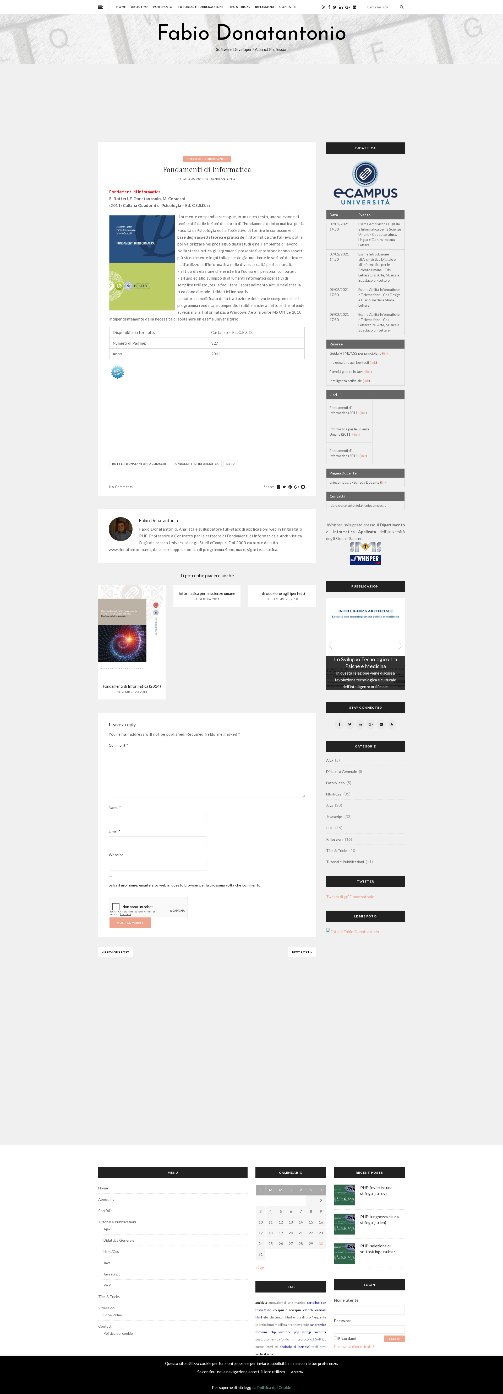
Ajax (329, 760)
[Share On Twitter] (284, 487)
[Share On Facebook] (279, 487)
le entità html (264, 1325)
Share (269, 487)
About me (139, 6)
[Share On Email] (303, 487)
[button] (329, 644)
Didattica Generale (341, 771)
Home (121, 6)
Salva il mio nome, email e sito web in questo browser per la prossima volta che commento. (185, 885)
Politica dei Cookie (274, 1387)
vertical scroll (264, 1354)
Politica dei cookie (118, 1333)
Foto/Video (335, 783)
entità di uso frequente (309, 1317)
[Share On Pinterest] (290, 487)
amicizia (261, 1303)
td (276, 1347)
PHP (329, 828)
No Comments (121, 487)
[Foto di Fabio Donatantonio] (352, 933)
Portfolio (163, 6)
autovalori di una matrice (287, 1303)
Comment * (118, 745)
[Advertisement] (251, 103)
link (386, 353)
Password (343, 1320)
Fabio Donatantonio (251, 34)
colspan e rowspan (287, 1310)
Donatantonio (223, 179)
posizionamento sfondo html (275, 1339)
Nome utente (346, 1300)
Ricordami (347, 1338)
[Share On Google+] (296, 487)
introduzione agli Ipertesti (365, 659)
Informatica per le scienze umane (207, 593)
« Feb (259, 1267)
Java (329, 805)
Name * (115, 807)
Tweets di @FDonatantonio (350, 896)
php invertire (281, 1332)
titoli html (318, 1347)
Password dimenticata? (354, 1346)
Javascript (334, 816)
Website (116, 854)
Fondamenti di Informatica (196, 463)
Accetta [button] (297, 1372)
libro (230, 463)
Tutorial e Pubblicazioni (200, 6)
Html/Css (334, 794)
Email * (114, 831)
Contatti (287, 6)
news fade (301, 1325)
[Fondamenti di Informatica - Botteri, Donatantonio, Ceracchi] (117, 371)
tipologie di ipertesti (295, 1347)
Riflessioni (264, 6)
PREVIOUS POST (116, 952)
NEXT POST (301, 952)
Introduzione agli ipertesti (282, 593)
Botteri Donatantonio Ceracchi (139, 463)
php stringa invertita (310, 1332)
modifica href (284, 1325)
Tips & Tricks (239, 6)
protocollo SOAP (309, 1339)
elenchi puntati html (277, 1317)
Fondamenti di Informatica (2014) (132, 686)
